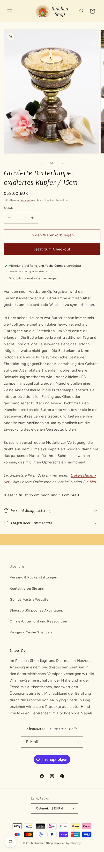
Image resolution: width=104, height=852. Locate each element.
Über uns (17, 566)
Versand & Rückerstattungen (33, 577)
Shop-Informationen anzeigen (33, 278)
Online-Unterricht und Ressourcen (38, 621)
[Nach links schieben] (41, 162)
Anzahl (9, 208)
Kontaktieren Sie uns (27, 588)
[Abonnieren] (77, 742)
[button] (9, 11)
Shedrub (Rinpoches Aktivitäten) (37, 610)
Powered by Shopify (67, 843)
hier (93, 482)
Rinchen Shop (43, 843)
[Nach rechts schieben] (62, 162)
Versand (26, 200)
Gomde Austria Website (29, 599)
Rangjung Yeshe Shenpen (31, 632)
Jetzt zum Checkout (52, 249)
